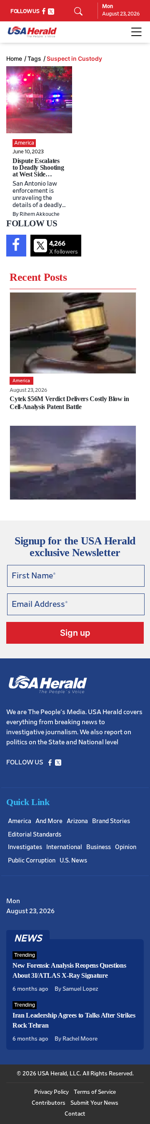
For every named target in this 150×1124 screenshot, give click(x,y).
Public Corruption (31, 860)
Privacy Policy (51, 1092)
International (64, 847)
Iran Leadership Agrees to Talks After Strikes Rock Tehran (73, 1020)
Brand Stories (111, 821)
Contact (75, 1114)
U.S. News (73, 860)
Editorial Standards (34, 834)
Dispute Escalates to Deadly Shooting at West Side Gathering (38, 170)
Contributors (48, 1103)
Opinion (125, 847)
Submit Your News (94, 1103)
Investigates (25, 847)
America (19, 821)
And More (48, 821)
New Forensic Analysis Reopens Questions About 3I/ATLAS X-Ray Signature (69, 970)
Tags (34, 58)
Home (14, 58)
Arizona (77, 821)
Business (98, 847)
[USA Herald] (32, 32)
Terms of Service (95, 1092)
